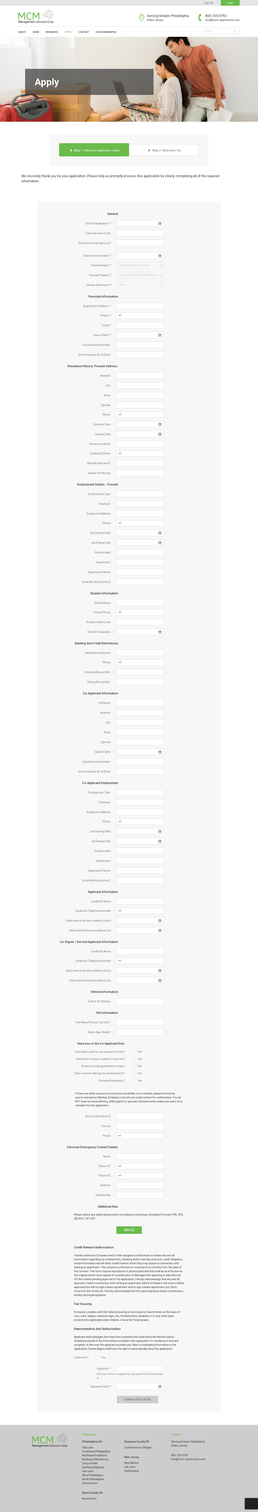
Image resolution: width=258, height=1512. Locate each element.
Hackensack (131, 1470)
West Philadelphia (92, 1475)
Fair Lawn (130, 1466)
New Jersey (131, 1457)
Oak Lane (87, 1447)
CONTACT (84, 32)
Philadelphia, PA (92, 1441)
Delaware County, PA (136, 1441)
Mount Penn (89, 1498)
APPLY (68, 32)
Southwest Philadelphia (96, 1451)
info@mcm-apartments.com (222, 20)
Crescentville (89, 1463)
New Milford (131, 1462)
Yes (139, 1051)
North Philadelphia (93, 1479)
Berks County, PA (92, 1492)
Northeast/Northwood (95, 1459)
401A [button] (123, 284)
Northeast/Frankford (94, 1455)
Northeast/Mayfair (93, 1467)
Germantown (90, 1483)
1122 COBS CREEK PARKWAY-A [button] (138, 275)
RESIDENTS (52, 32)
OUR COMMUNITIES (106, 32)
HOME (36, 32)
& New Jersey (155, 20)
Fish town (87, 1471)
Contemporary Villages (137, 1447)
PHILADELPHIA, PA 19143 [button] (135, 265)
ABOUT (22, 32)
